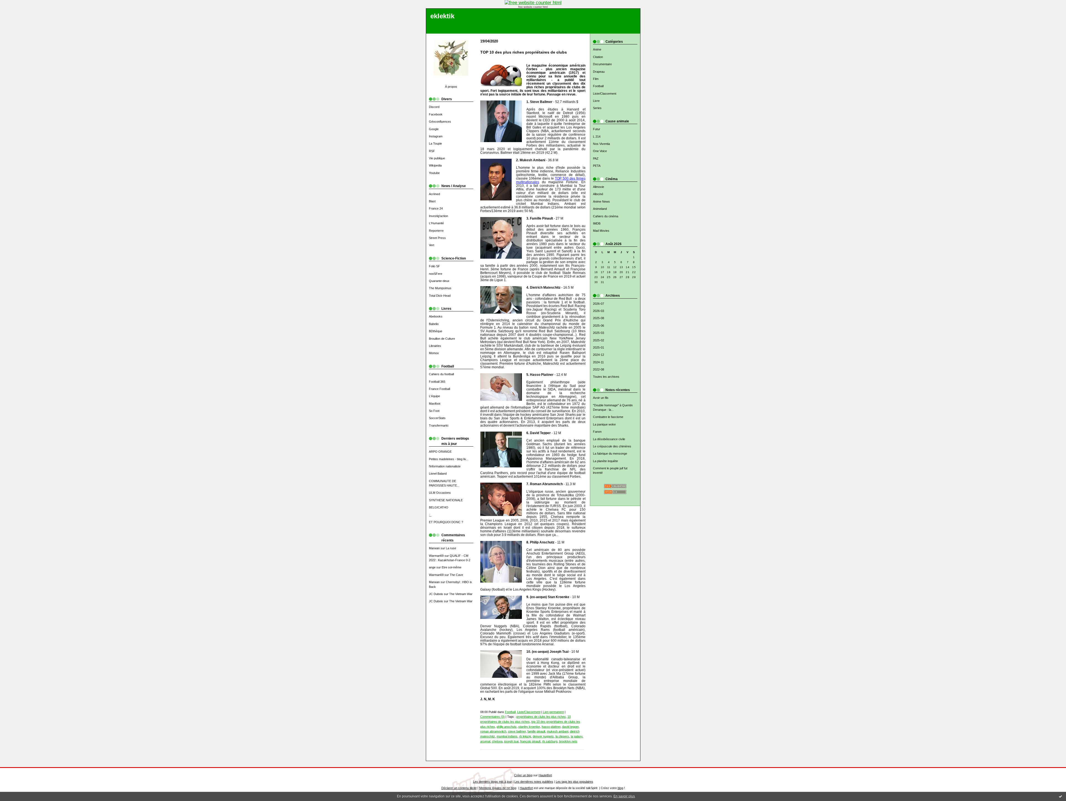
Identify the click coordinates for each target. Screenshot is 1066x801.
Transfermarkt (438, 425)
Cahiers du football (441, 374)
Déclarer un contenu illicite (459, 788)
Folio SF (434, 266)
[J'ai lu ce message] (1060, 796)
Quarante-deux (439, 281)
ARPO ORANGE (440, 451)
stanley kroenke (529, 726)
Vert (431, 245)
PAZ (596, 158)
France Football (439, 389)
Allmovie (598, 186)
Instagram (436, 136)
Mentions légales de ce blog (497, 788)
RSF (432, 151)
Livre (596, 100)
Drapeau (599, 71)
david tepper (570, 726)
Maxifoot (434, 403)
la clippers (562, 736)
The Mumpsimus (440, 288)
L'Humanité (436, 223)
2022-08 (598, 369)
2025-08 (598, 318)
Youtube (434, 173)
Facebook (436, 114)
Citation (598, 57)
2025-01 (598, 347)
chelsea (497, 741)
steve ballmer (517, 731)
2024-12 (598, 354)
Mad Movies (601, 230)
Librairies (435, 345)
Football (598, 86)
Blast (432, 201)
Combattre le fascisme (608, 417)
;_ (430, 515)
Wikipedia (435, 165)
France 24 (436, 208)
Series (597, 108)
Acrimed (434, 194)
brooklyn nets (568, 741)
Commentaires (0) (492, 716)
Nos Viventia (601, 143)
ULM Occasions (440, 492)
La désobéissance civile (609, 439)
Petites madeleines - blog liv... (448, 459)
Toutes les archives (606, 376)
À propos (451, 86)
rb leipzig (525, 736)
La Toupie (435, 143)
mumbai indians (507, 736)
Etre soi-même (451, 567)
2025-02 (598, 340)
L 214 (596, 136)
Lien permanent (553, 712)
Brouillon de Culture (442, 338)
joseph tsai (511, 741)
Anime (597, 49)
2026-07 (598, 303)
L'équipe (434, 396)
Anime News (601, 201)
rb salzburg (549, 741)
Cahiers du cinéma (605, 216)
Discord (434, 107)
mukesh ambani (557, 731)
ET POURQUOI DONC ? (446, 522)
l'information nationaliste (445, 466)
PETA (596, 165)
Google (434, 129)
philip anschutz (507, 726)
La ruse (451, 548)
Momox (434, 353)
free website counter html (533, 7)
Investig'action (438, 216)
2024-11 (598, 362)
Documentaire (602, 64)
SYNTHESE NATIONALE (446, 500)
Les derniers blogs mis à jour (492, 781)
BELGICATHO (438, 507)
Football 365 (437, 381)
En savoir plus (624, 796)
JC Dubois (436, 594)
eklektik (442, 16)
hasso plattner (551, 726)
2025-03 (598, 332)
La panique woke (604, 424)
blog (620, 788)
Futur (596, 129)
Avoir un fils (601, 397)
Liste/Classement (604, 93)
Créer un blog (523, 775)
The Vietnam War (460, 594)
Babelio (434, 324)
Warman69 (436, 555)
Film (596, 78)
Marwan (434, 548)
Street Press (437, 238)
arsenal (485, 741)
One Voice (600, 151)
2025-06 (598, 325)
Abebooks (436, 316)
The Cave (456, 574)
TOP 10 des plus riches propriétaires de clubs (523, 52)
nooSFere (435, 273)
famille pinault (536, 731)
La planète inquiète (605, 461)
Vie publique (437, 158)
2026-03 (598, 311)
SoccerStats (437, 418)
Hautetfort (545, 775)
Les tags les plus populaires (574, 781)
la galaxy (576, 736)
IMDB (596, 223)
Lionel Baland (438, 473)
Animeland (600, 208)
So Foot (434, 410)
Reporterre (436, 230)
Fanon (597, 431)
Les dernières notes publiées (533, 781)
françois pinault (530, 741)
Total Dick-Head (440, 295)
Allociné (598, 194)
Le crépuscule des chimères (612, 446)
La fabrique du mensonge (610, 453)
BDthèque (435, 331)
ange (432, 567)
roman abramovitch (493, 731)
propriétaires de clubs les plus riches (541, 716)
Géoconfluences (440, 121)
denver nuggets (543, 736)
